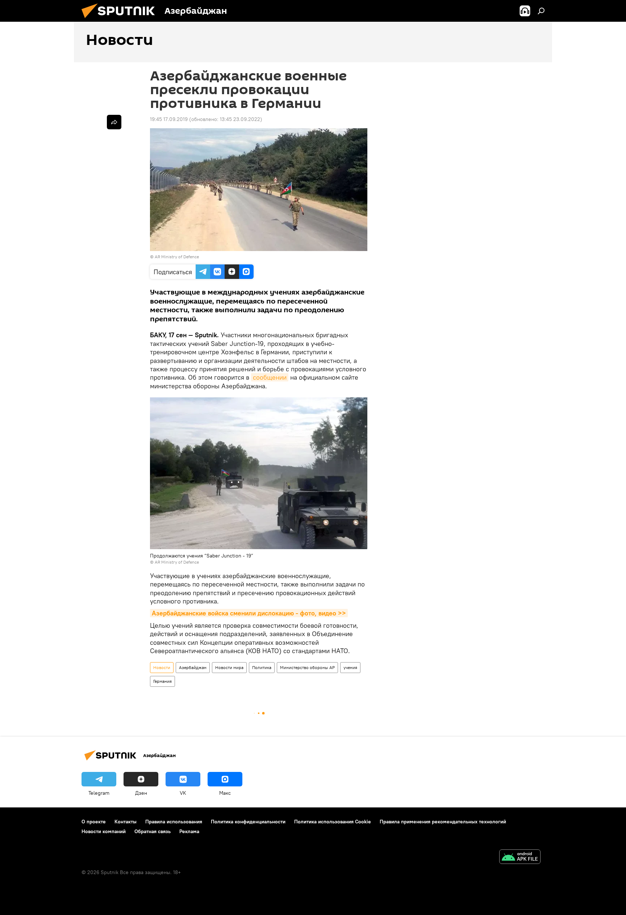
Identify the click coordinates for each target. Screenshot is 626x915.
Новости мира (229, 667)
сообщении (270, 377)
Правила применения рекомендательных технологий (443, 821)
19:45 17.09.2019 (169, 119)
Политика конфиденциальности (248, 821)
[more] (114, 122)
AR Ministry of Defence (177, 256)
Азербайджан (192, 667)
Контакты (125, 821)
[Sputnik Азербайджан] (121, 20)
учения (350, 667)
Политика (261, 667)
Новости (161, 667)
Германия (162, 681)
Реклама (189, 831)
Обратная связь (152, 831)
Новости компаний (104, 831)
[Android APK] (519, 857)
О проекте (94, 821)
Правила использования (173, 821)
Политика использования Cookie (332, 821)
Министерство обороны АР (307, 667)
